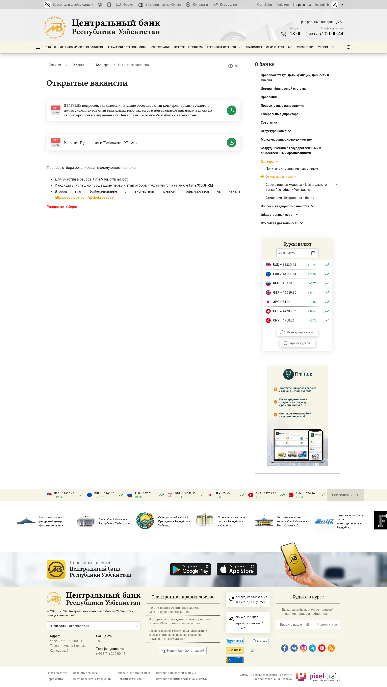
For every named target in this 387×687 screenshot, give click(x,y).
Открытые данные (279, 47)
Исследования (160, 47)
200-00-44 (324, 34)
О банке (51, 47)
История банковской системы (176, 672)
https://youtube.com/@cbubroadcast (84, 197)
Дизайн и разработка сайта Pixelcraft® (266, 675)
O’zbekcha (264, 5)
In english (322, 5)
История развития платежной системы (181, 679)
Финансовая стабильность (126, 47)
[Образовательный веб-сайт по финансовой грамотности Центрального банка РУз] (297, 415)
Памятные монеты (130, 679)
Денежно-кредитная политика (82, 47)
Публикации (325, 47)
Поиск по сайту (57, 672)
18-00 (296, 34)
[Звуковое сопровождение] (99, 4)
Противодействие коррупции (92, 679)
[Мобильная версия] (109, 4)
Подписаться (327, 624)
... (339, 47)
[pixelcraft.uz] (318, 676)
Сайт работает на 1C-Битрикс (272, 679)
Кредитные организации (224, 47)
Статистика (254, 47)
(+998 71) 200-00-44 (110, 654)
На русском (302, 5)
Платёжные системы (188, 47)
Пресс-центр (304, 47)
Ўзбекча (282, 5)
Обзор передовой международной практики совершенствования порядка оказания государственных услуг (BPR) (178, 634)
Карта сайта (55, 679)
